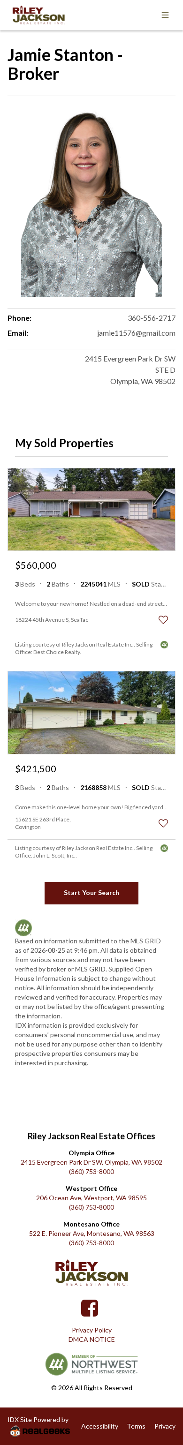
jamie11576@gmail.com (136, 332)
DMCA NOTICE (92, 1339)
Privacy (164, 1426)
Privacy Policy (92, 1330)
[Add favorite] (163, 619)
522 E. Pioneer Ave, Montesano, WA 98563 (91, 1233)
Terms (136, 1426)
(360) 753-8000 (91, 1171)
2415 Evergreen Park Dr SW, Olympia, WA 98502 (91, 1162)
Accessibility (99, 1426)
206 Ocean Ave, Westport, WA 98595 (91, 1198)
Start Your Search (91, 892)
